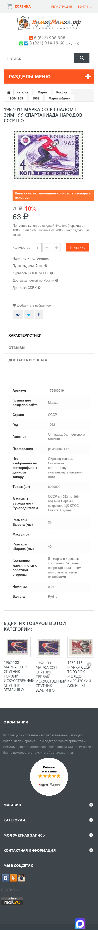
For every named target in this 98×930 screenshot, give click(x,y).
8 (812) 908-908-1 (51, 37)
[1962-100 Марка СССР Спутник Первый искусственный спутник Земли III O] (17, 647)
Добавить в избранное (34, 305)
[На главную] (9, 92)
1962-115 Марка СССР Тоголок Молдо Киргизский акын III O (79, 674)
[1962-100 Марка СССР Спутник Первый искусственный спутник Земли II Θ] (49, 647)
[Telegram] (26, 42)
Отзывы (17, 347)
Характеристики (25, 335)
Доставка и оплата (28, 359)
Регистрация (61, 6)
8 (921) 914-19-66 (47, 42)
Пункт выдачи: (24, 265)
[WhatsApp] (21, 42)
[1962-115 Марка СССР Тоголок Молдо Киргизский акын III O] (80, 647)
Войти (82, 6)
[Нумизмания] (49, 23)
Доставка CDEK (25, 287)
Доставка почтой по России (33, 280)
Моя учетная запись (24, 835)
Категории (14, 820)
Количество (21, 247)
